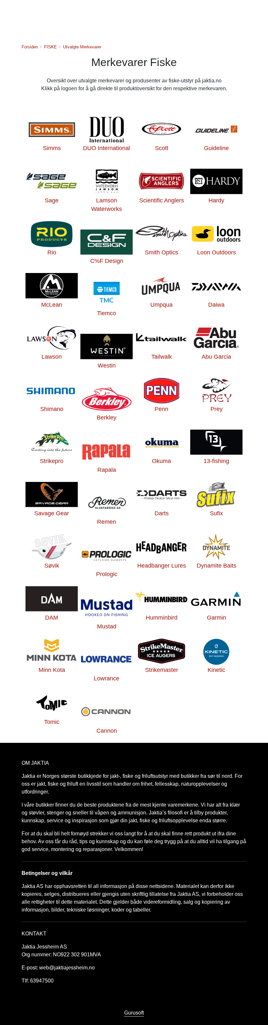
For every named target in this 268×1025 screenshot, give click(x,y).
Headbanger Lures (161, 565)
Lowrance (106, 678)
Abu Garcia (216, 356)
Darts (162, 513)
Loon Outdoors (216, 252)
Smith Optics (161, 252)
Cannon (106, 730)
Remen (106, 522)
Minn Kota (52, 670)
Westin (107, 365)
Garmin (216, 617)
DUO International (106, 148)
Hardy (216, 200)
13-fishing (216, 461)
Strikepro (51, 461)
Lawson (52, 356)
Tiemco (106, 313)
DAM (51, 617)
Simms (52, 148)
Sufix (216, 513)
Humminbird (161, 617)
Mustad (106, 626)
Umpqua (161, 304)
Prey (216, 409)
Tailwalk (161, 356)
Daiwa (216, 304)
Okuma (161, 461)
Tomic (51, 722)
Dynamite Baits (216, 565)
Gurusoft (134, 1013)
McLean (51, 304)
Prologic (106, 574)
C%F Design (106, 261)
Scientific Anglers (161, 200)
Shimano (51, 409)
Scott (161, 148)
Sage (52, 200)
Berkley (106, 417)
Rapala (106, 470)
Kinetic (216, 670)
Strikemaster (161, 670)
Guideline (216, 148)
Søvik (51, 565)
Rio (51, 252)
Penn (161, 409)
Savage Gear (51, 513)
